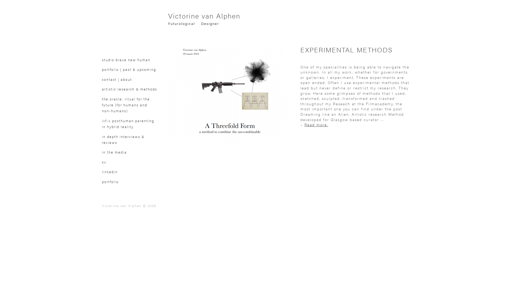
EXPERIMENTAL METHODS (346, 49)
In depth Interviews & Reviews (123, 139)
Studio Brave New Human (126, 59)
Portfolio (110, 181)
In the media (114, 152)
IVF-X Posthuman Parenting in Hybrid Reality (128, 123)
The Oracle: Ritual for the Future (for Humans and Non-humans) (126, 105)
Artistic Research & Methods (129, 89)
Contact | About (117, 79)
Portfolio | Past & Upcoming (129, 69)
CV (104, 162)
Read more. (316, 124)
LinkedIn (110, 171)
